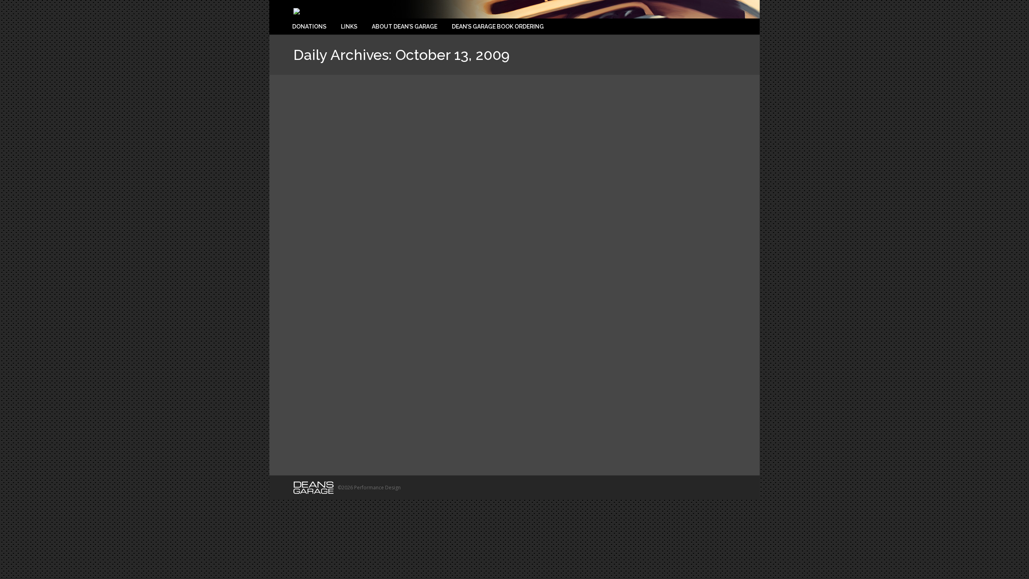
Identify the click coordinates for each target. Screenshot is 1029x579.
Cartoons (426, 440)
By (569, 440)
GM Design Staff (457, 440)
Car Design (400, 440)
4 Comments (366, 440)
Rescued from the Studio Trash (512, 440)
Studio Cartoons (334, 414)
